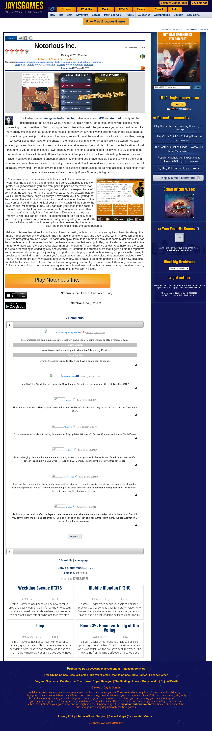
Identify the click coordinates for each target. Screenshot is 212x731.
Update (75, 536)
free (63, 62)
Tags (52, 9)
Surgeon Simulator (46, 681)
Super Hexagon (102, 681)
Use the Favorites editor (178, 250)
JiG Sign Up (199, 2)
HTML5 (123, 9)
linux (17, 64)
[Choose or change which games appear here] (198, 228)
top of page (88, 568)
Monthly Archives (179, 261)
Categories (143, 15)
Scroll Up (67, 560)
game (69, 62)
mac (23, 64)
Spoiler (79, 344)
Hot (61, 15)
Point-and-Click (113, 15)
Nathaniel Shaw (69, 377)
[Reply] (135, 366)
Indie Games (139, 675)
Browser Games (100, 675)
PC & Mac (87, 9)
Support (178, 15)
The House (84, 681)
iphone (86, 62)
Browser (67, 9)
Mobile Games (121, 675)
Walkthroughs (162, 15)
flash (57, 62)
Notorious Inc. (66, 118)
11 (35, 599)
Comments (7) (67, 68)
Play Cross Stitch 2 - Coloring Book (174, 126)
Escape (96, 15)
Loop (39, 625)
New (52, 15)
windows (88, 64)
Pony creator (150, 681)
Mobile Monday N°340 (110, 588)
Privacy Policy (67, 716)
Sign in (68, 572)
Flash (68, 59)
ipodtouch (97, 62)
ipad (80, 62)
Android (115, 118)
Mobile (106, 9)
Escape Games (158, 675)
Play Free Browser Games (106, 21)
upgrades (78, 64)
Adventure (82, 15)
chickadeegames (44, 62)
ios (74, 62)
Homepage (81, 560)
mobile (30, 64)
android (21, 62)
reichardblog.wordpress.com (68, 333)
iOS (101, 118)
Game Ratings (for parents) (125, 716)
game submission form (139, 704)
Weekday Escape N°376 (40, 588)
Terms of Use (86, 716)
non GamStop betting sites (197, 29)
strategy (61, 64)
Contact (149, 716)
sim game (50, 118)
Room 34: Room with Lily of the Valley (109, 628)
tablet (69, 64)
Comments (193, 15)
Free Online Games (56, 675)
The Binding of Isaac (127, 681)
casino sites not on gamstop (173, 29)
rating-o (39, 64)
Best (69, 15)
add (179, 237)
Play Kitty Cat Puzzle (169, 168)
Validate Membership (174, 2)
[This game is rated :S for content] (143, 69)
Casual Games (79, 675)
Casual (159, 9)
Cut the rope (68, 681)
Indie (175, 9)
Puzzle (130, 15)
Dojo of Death (169, 681)
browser (31, 62)
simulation (50, 64)
